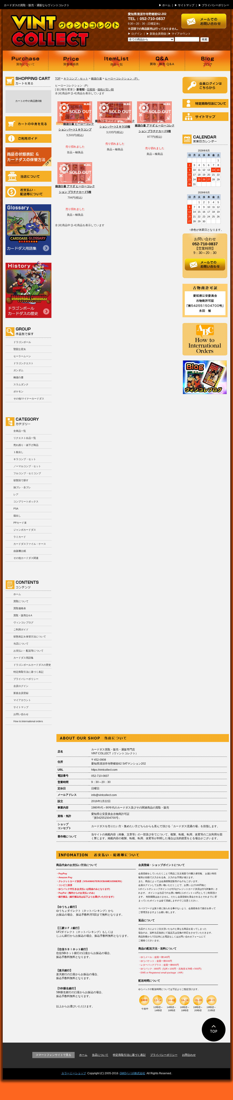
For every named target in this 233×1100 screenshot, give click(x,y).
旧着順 (91, 89)
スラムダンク (20, 384)
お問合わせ (189, 1055)
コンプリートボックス (25, 501)
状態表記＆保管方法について (29, 636)
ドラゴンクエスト (23, 363)
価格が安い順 (105, 89)
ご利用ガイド (28, 138)
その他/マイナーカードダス (28, 398)
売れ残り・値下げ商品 (25, 445)
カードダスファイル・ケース (29, 543)
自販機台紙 (19, 551)
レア (15, 494)
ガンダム (18, 370)
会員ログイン (20, 686)
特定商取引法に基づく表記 (28, 671)
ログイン (136, 33)
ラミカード (19, 536)
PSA (15, 508)
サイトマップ (186, 5)
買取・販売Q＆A (22, 615)
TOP (58, 78)
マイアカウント (181, 33)
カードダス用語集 (28, 229)
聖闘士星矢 (19, 349)
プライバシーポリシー (215, 5)
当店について (28, 176)
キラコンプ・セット (24, 459)
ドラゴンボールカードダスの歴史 (28, 289)
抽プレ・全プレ (22, 487)
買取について (25, 61)
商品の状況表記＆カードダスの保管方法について (28, 156)
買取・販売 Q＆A (162, 61)
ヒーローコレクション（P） (122, 78)
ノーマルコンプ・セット (27, 466)
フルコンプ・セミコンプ (27, 473)
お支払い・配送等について (28, 191)
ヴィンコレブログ (23, 622)
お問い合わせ (20, 714)
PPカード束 (20, 522)
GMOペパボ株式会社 (132, 1073)
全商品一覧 (19, 431)
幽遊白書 (18, 377)
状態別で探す (20, 480)
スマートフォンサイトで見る (53, 1055)
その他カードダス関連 (25, 558)
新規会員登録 (158, 33)
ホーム (166, 5)
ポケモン (18, 391)
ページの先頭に (214, 1029)
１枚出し (18, 452)
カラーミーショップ (73, 1073)
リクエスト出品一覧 (24, 438)
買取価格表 (71, 61)
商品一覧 (116, 61)
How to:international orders (28, 721)
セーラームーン (22, 356)
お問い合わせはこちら (205, 18)
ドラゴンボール (22, 342)
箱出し (17, 515)
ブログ (207, 61)
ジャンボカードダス (24, 529)
